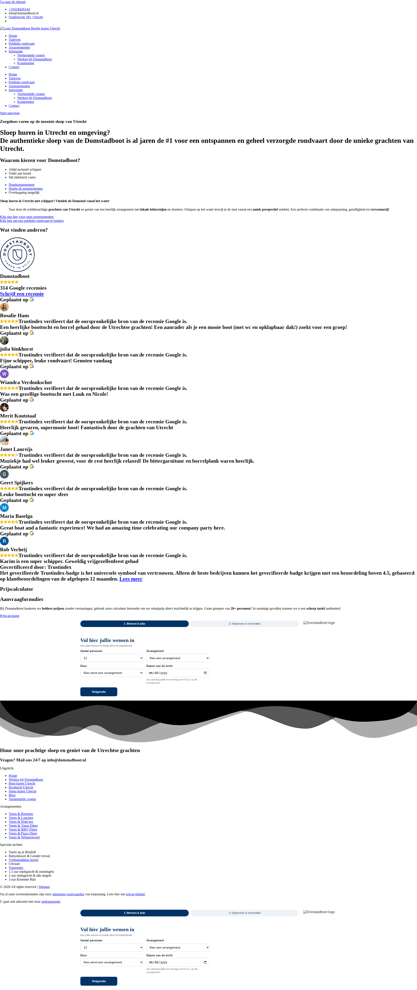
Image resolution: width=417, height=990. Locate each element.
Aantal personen (91, 651)
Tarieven (15, 39)
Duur (83, 666)
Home (13, 36)
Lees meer (130, 579)
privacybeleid (135, 894)
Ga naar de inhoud (12, 2)
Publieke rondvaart (22, 43)
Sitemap (44, 887)
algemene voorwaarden (68, 894)
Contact (14, 67)
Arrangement (155, 651)
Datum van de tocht (159, 666)
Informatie (16, 51)
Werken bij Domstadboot (34, 59)
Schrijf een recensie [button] (22, 294)
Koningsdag (25, 63)
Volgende (99, 691)
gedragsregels (50, 901)
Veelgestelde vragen (31, 55)
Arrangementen (19, 47)
